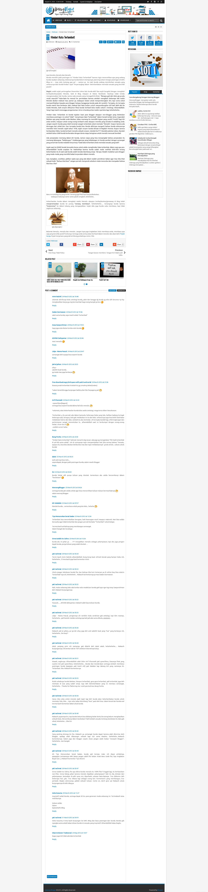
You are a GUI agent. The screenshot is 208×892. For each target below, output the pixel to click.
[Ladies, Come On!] (133, 114)
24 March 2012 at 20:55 (70, 364)
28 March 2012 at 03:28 (70, 643)
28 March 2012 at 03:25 (70, 612)
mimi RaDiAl (56, 296)
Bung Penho (56, 437)
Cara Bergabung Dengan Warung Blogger (144, 97)
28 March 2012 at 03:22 (70, 569)
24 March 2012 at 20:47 (75, 351)
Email (118, 42)
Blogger (160, 890)
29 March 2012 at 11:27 (71, 793)
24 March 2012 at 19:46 (74, 312)
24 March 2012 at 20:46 (75, 338)
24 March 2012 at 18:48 (70, 296)
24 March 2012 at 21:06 (100, 382)
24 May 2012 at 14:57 (79, 833)
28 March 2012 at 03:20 (70, 554)
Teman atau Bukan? (70, 27)
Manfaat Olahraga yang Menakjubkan (146, 155)
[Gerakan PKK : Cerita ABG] (133, 127)
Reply (54, 305)
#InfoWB (58, 20)
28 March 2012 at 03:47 (70, 768)
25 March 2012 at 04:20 (63, 472)
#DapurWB (111, 20)
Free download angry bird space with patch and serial (71, 382)
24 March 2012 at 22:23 (71, 400)
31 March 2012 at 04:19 (70, 817)
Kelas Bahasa (82, 20)
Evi (53, 472)
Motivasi (54, 241)
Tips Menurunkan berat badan (63, 516)
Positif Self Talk (103, 280)
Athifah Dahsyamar (59, 338)
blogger (112, 290)
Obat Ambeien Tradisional (62, 833)
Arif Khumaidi (57, 400)
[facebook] (151, 1)
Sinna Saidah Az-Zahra (60, 538)
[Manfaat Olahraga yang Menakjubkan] (133, 156)
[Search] (161, 20)
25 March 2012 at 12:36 (83, 516)
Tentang (68, 2)
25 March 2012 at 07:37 (70, 503)
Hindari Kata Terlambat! (63, 37)
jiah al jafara (56, 364)
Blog (69, 20)
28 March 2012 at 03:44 (70, 751)
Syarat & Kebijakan (86, 2)
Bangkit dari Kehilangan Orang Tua (83, 280)
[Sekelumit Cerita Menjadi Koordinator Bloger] (133, 141)
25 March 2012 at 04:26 (73, 487)
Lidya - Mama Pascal (59, 351)
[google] (161, 1)
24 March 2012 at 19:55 (75, 325)
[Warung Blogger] (48, 20)
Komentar (156, 92)
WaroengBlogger (58, 487)
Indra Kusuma (57, 793)
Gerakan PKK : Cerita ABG (147, 124)
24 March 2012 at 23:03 (70, 437)
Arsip (145, 92)
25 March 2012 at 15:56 (77, 538)
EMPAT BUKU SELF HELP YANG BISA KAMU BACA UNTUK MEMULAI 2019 (59, 281)
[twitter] (148, 1)
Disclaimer (98, 2)
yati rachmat (56, 554)
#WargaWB (124, 20)
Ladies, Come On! (144, 111)
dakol (54, 457)
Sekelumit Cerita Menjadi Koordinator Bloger (147, 139)
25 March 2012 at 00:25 (65, 457)
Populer (134, 92)
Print (111, 42)
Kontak (75, 2)
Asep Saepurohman (59, 325)
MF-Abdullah (56, 503)
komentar (75, 42)
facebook (121, 290)
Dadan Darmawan (58, 312)
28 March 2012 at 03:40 (70, 713)
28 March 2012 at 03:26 (70, 628)
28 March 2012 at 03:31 (70, 658)
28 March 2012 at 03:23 (70, 584)
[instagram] (154, 1)
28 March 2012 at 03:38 (70, 696)
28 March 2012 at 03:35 (70, 678)
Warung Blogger (50, 890)
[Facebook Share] (65, 244)
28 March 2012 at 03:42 (70, 731)
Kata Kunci (96, 20)
